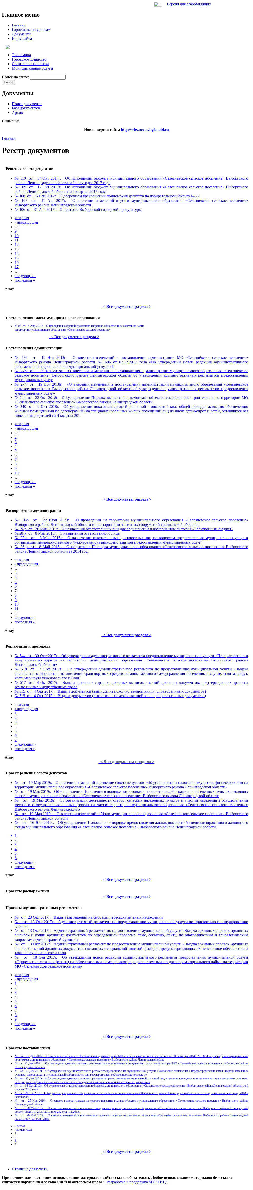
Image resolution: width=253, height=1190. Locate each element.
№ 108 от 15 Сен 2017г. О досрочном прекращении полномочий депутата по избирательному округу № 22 (107, 196)
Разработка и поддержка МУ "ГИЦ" (137, 1182)
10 (17, 236)
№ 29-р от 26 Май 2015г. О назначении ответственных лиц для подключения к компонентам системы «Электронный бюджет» (124, 529)
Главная (8, 138)
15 (17, 258)
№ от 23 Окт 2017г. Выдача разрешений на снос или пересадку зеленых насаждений (89, 917)
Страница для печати (30, 1169)
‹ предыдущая (26, 222)
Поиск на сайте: (16, 77)
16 (17, 262)
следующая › (25, 276)
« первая (22, 218)
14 (17, 253)
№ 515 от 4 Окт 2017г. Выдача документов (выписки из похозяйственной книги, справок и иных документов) (110, 691)
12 (17, 244)
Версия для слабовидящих (189, 4)
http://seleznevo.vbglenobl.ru (145, 129)
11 (16, 240)
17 (17, 267)
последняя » (25, 280)
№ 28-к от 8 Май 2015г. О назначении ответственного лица (67, 533)
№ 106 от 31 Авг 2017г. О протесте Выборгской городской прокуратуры (78, 209)
